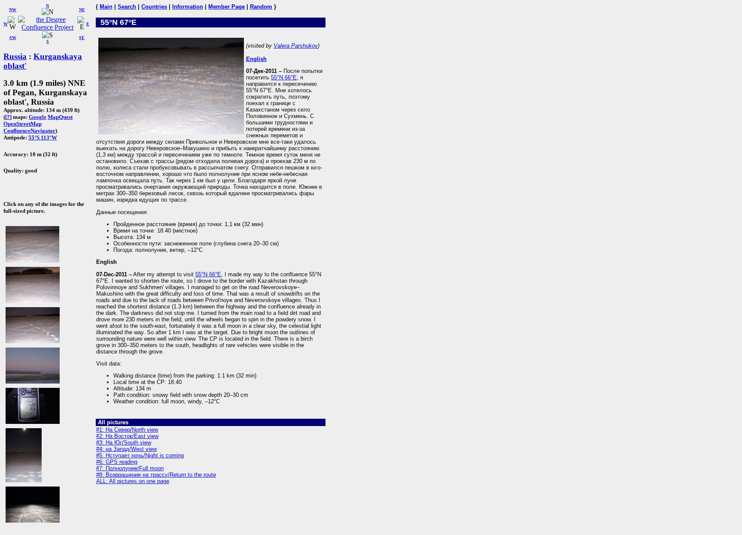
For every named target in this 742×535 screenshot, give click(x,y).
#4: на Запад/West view (126, 449)
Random (261, 6)
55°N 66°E (284, 77)
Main (106, 6)
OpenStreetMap (22, 124)
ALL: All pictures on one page (132, 481)
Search (127, 6)
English (256, 59)
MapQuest (60, 117)
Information (187, 6)
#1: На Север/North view (127, 429)
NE (82, 9)
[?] (8, 117)
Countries (154, 6)
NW (12, 9)
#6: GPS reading (116, 462)
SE (82, 37)
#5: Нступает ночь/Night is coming (140, 455)
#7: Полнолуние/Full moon (130, 468)
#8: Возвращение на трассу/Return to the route (156, 475)
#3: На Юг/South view (123, 442)
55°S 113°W (42, 137)
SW (12, 37)
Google (37, 117)
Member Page (226, 6)
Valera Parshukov (296, 45)
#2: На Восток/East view (127, 436)
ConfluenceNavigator (29, 130)
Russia (15, 56)
